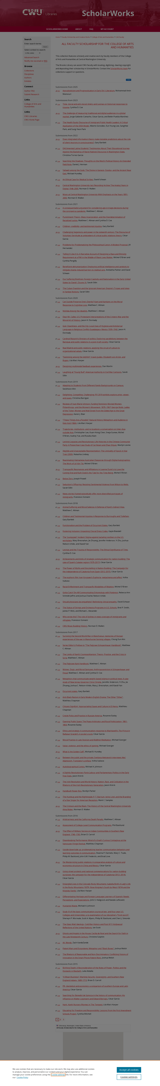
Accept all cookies (129, 1069)
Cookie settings (58, 1074)
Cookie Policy (22, 1077)
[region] (80, 1073)
